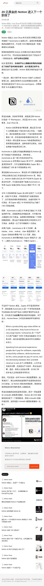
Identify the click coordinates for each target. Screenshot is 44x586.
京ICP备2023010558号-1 (34, 581)
